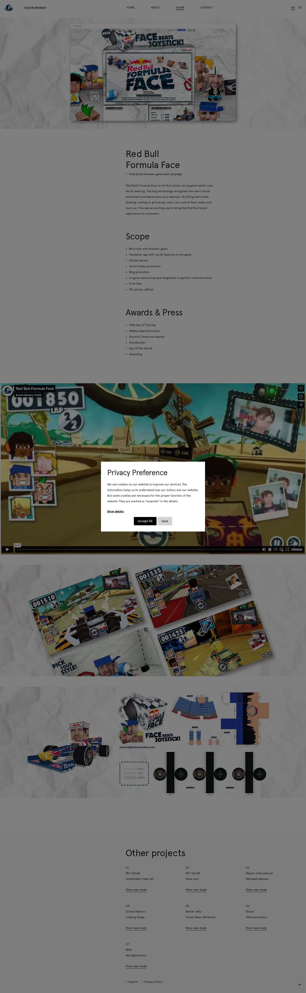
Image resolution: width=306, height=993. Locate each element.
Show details (115, 511)
